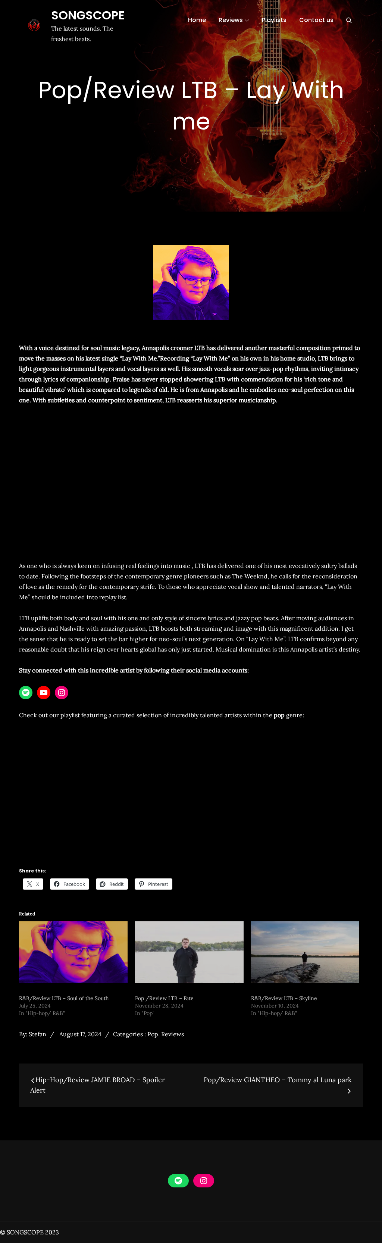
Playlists (274, 20)
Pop (152, 1034)
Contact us (316, 20)
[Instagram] (61, 692)
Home (197, 20)
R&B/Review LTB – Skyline (284, 998)
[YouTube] (43, 692)
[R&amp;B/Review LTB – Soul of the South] (73, 952)
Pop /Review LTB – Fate (164, 998)
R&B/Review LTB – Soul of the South (64, 998)
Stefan (37, 1034)
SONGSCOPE (88, 15)
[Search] (349, 20)
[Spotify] (25, 692)
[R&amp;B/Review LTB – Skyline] (305, 952)
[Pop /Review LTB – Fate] (189, 952)
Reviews (231, 20)
